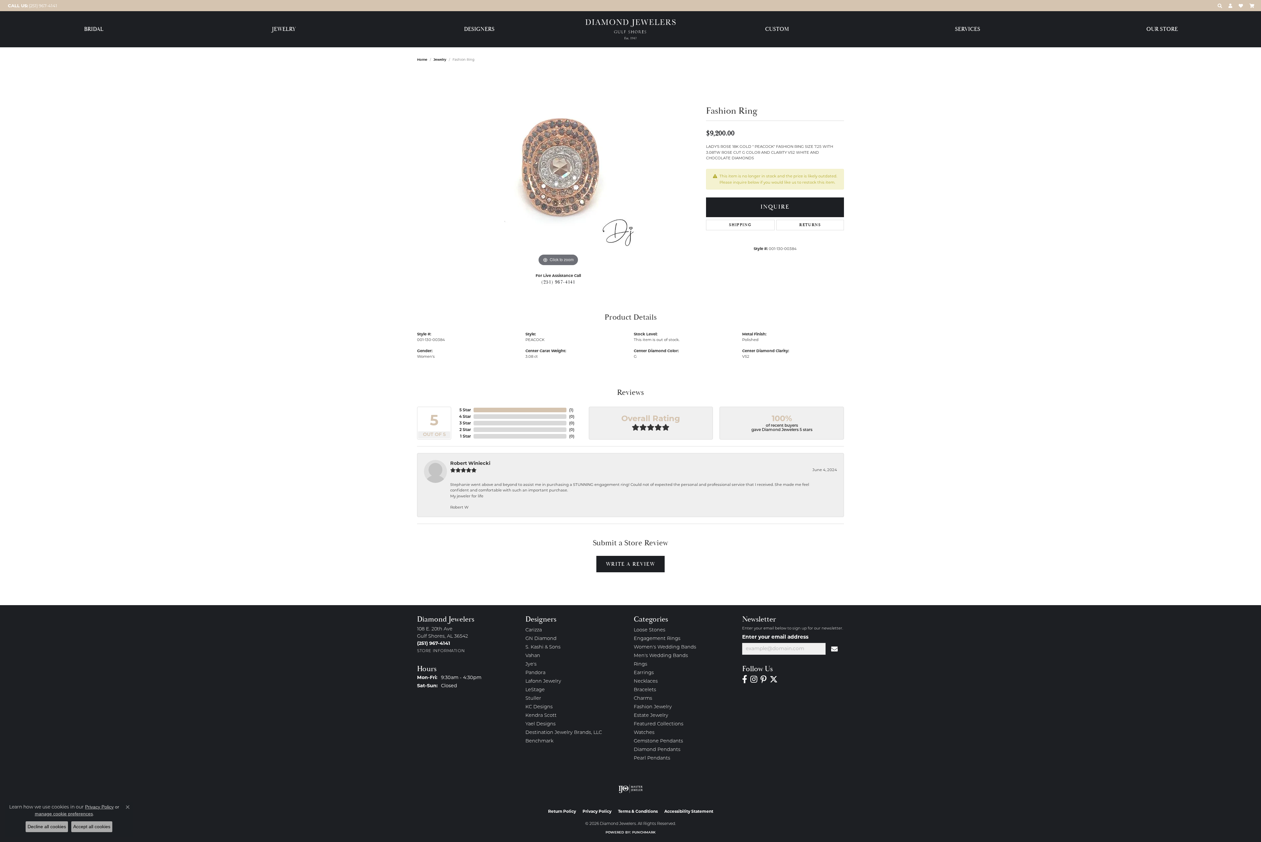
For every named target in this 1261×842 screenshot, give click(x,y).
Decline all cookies (47, 826)
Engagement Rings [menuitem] (657, 638)
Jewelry (284, 29)
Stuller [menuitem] (533, 698)
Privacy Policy (597, 811)
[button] (1220, 5)
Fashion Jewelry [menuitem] (653, 707)
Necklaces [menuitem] (646, 681)
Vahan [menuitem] (532, 655)
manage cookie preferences (64, 813)
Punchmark (643, 832)
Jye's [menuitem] (531, 664)
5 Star (465, 409)
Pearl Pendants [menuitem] (652, 758)
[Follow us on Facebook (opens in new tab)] (744, 679)
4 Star (465, 416)
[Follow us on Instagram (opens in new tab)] (753, 679)
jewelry (439, 59)
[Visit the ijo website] (630, 789)
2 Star (465, 429)
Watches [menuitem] (644, 732)
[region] (558, 169)
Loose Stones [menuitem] (649, 630)
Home (422, 59)
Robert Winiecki (470, 463)
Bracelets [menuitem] (645, 690)
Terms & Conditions (638, 811)
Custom (777, 29)
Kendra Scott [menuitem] (541, 715)
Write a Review (630, 564)
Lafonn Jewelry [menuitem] (543, 681)
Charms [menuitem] (643, 698)
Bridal (93, 29)
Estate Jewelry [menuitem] (651, 715)
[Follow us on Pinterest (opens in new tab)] (763, 679)
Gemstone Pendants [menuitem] (658, 741)
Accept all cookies (91, 826)
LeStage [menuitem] (535, 690)
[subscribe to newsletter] (835, 649)
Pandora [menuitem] (535, 673)
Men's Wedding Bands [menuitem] (661, 655)
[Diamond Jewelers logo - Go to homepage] (630, 29)
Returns (810, 224)
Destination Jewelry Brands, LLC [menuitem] (563, 732)
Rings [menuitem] (640, 664)
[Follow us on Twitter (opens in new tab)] (774, 679)
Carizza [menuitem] (533, 630)
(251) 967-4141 (558, 282)
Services (967, 29)
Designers (479, 29)
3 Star (465, 423)
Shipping (740, 224)
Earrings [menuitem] (644, 673)
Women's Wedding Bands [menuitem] (665, 647)
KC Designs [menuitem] (539, 707)
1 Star (465, 436)
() (571, 409)
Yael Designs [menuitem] (540, 724)
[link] (32, 5)
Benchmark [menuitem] (539, 741)
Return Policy (562, 811)
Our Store (1162, 29)
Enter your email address (775, 637)
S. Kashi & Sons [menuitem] (543, 647)
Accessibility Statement (688, 811)
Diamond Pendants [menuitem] (657, 749)
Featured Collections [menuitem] (658, 724)
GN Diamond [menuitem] (541, 638)
